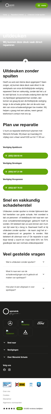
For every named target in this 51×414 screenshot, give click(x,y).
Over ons (6, 391)
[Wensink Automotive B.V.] (10, 5)
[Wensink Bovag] (20, 384)
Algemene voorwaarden (12, 403)
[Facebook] (4, 369)
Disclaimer (7, 399)
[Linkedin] (9, 369)
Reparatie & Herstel (17, 15)
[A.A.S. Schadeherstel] (39, 384)
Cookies (6, 395)
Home (5, 15)
